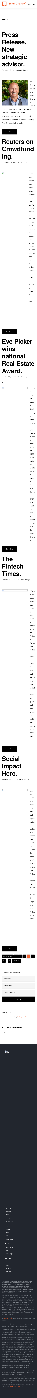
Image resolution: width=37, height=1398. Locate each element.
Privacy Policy (8, 1318)
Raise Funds (9, 1247)
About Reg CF (9, 1239)
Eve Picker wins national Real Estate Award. (18, 356)
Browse (8, 1229)
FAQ (7, 1236)
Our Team (9, 1211)
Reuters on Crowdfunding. (18, 148)
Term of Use (9, 1221)
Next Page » (16, 960)
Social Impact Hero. (11, 766)
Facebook (8, 1268)
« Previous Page (7, 956)
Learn (7, 1250)
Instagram (9, 1272)
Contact (8, 1262)
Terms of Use (28, 1317)
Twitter (8, 1265)
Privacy (8, 1218)
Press (7, 1214)
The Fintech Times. (13, 566)
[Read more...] (11, 132)
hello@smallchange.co (25, 1017)
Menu (32, 4)
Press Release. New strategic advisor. (14, 49)
